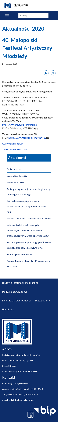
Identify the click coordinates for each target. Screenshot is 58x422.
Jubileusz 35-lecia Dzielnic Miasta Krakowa (29, 218)
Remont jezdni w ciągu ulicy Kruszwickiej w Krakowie (29, 264)
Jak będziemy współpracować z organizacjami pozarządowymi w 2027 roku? (26, 206)
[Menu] (7, 15)
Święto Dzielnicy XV (17, 175)
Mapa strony (42, 300)
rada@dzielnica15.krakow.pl (21, 400)
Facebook (8, 309)
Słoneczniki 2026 (15, 182)
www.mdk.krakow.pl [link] (12, 143)
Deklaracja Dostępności (16, 300)
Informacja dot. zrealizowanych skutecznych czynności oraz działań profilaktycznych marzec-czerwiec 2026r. (28, 230)
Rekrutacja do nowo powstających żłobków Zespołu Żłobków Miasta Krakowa (29, 245)
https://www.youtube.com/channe (19, 124)
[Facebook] (46, 72)
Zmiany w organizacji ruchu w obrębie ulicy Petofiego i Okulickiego (28, 192)
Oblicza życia (14, 169)
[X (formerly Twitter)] (53, 72)
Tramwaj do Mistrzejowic (20, 254)
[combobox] (33, 15)
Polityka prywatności (14, 292)
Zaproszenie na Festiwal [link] (14, 149)
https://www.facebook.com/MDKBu (27, 137)
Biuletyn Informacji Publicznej (20, 283)
